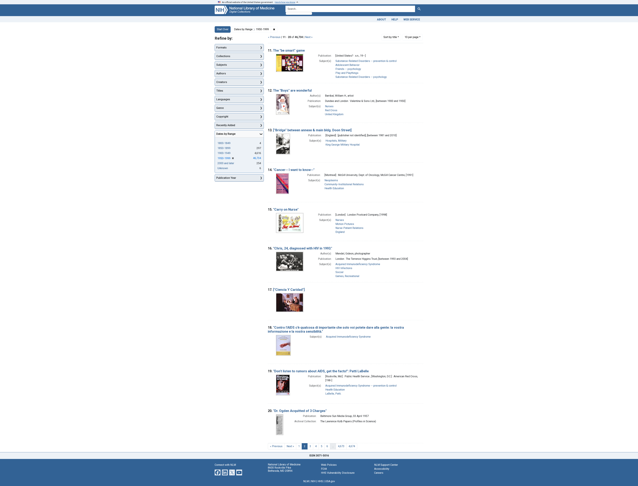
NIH (313, 481)
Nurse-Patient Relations (349, 228)
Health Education (334, 188)
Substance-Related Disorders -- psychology (361, 77)
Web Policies (329, 464)
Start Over (222, 29)
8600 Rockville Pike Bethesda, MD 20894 (280, 469)
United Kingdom (334, 114)
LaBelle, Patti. (333, 393)
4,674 (352, 446)
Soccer (339, 272)
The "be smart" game (289, 50)
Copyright (222, 116)
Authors (221, 73)
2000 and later (225, 163)
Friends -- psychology (348, 69)
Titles (219, 90)
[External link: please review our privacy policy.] (217, 472)
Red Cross (331, 110)
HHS (320, 481)
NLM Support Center (386, 464)
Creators (221, 82)
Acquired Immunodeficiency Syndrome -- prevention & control (361, 385)
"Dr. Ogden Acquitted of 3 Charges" (300, 411)
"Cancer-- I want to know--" (294, 170)
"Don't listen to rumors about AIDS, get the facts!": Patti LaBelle (321, 371)
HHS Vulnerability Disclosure (338, 472)
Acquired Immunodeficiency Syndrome (357, 264)
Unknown (222, 168)
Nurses (329, 106)
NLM (306, 481)
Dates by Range (225, 133)
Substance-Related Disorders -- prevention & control (366, 61)
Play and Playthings (346, 73)
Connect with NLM (225, 464)
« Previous (274, 37)
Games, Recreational (347, 276)
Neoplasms (331, 180)
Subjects (221, 64)
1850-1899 (223, 148)
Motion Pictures (344, 224)
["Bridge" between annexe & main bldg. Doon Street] (312, 130)
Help (394, 19)
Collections (223, 56)
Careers (378, 472)
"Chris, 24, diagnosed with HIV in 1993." (302, 248)
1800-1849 (223, 143)
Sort (390, 37)
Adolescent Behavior (347, 65)
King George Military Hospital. (342, 144)
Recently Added (225, 125)
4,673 (341, 446)
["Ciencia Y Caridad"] (289, 290)
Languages (223, 99)
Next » (309, 37)
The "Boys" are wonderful (292, 90)
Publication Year (226, 177)
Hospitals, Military (336, 140)
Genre (220, 108)
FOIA (324, 468)
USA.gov (330, 481)
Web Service (411, 19)
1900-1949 (223, 153)
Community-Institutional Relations (344, 184)
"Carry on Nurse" (286, 209)
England (340, 232)
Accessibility (381, 468)
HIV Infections (343, 268)
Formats (221, 47)
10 (412, 37)
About (381, 19)
